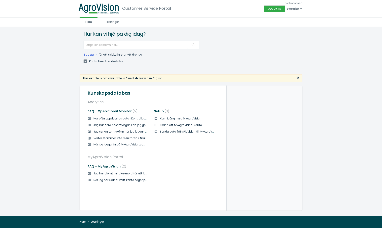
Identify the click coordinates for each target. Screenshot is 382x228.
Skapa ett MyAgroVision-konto (181, 125)
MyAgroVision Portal (105, 156)
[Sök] (193, 45)
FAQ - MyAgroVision (106, 166)
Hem (88, 22)
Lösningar (112, 22)
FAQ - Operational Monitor (112, 111)
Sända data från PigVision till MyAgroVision (189, 132)
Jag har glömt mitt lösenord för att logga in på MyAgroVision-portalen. (142, 173)
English (157, 78)
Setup (161, 111)
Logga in (90, 55)
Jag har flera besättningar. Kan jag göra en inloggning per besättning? (142, 125)
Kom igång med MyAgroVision (180, 118)
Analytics (96, 101)
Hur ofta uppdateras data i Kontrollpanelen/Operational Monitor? (139, 118)
